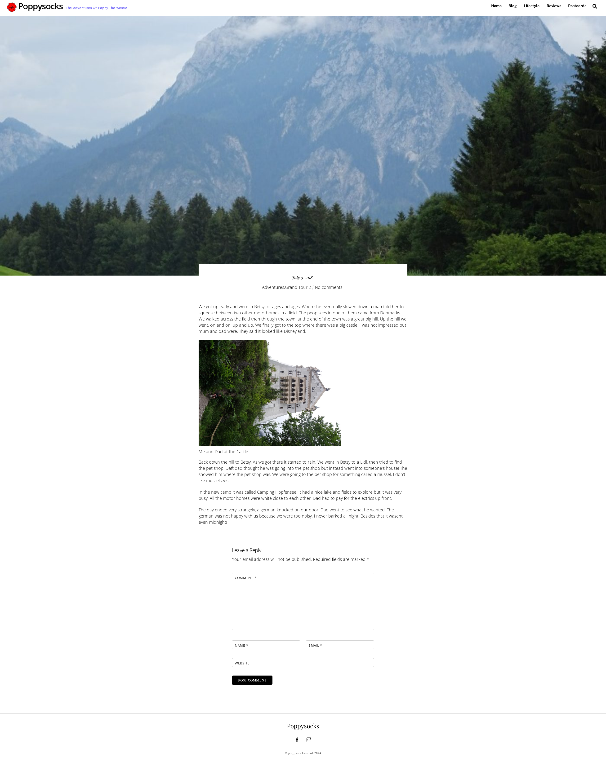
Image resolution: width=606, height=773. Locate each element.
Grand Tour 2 (298, 287)
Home (496, 6)
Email (315, 645)
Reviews (554, 6)
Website (242, 663)
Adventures (273, 287)
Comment (245, 577)
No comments (328, 287)
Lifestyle (531, 6)
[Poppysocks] (35, 9)
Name (241, 645)
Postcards (577, 6)
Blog (512, 6)
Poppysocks (303, 726)
